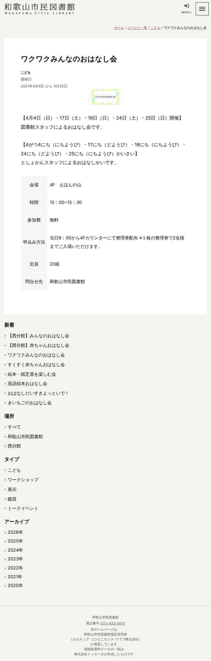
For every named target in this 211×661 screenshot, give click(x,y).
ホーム (119, 28)
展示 (12, 489)
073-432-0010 (113, 623)
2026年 (15, 532)
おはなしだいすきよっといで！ (38, 393)
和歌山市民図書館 (25, 436)
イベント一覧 (137, 28)
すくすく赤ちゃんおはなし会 (36, 364)
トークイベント (23, 508)
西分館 (14, 446)
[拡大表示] (105, 97)
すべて (14, 427)
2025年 (15, 540)
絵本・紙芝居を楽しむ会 (32, 374)
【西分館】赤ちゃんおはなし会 (38, 345)
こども (155, 28)
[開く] (202, 8)
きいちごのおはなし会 (30, 402)
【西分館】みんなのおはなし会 (38, 335)
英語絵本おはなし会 (27, 383)
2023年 (15, 558)
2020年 (15, 585)
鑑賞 (12, 499)
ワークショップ (23, 479)
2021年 (15, 576)
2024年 (15, 549)
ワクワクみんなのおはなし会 (36, 355)
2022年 (15, 567)
